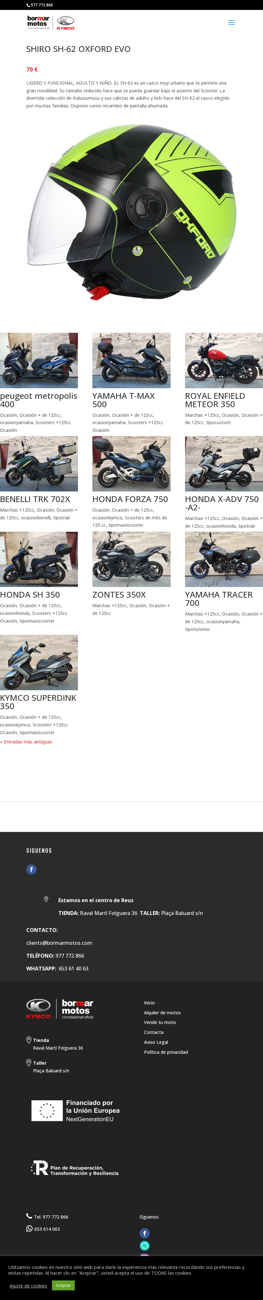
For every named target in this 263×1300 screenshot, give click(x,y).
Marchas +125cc (202, 415)
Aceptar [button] (63, 1285)
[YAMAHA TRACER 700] (224, 559)
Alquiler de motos (162, 1013)
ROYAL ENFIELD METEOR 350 (215, 400)
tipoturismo (197, 629)
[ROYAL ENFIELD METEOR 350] (224, 360)
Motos (33, 759)
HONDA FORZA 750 (130, 499)
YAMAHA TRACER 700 (219, 598)
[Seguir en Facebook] (31, 869)
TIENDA (85, 759)
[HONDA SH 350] (39, 559)
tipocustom (218, 422)
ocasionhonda (221, 526)
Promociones (120, 759)
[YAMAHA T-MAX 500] (131, 360)
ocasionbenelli (36, 518)
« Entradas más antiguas (26, 742)
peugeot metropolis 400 (38, 400)
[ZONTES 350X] (131, 559)
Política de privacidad (166, 1052)
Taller (59, 759)
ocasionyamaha (16, 422)
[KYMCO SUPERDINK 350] (39, 662)
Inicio (149, 1003)
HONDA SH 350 (30, 594)
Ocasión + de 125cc (40, 415)
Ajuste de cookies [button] (28, 1285)
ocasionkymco (107, 518)
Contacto (160, 759)
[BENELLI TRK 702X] (39, 463)
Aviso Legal (156, 1042)
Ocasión (8, 415)
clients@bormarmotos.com (59, 942)
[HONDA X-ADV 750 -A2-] (224, 463)
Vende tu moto (160, 1022)
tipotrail (61, 518)
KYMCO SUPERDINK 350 (38, 702)
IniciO (8, 759)
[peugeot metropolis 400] (39, 360)
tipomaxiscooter (125, 525)
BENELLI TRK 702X (35, 499)
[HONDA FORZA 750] (131, 463)
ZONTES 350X (119, 594)
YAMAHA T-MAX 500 (123, 400)
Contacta (154, 1032)
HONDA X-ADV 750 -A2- (222, 503)
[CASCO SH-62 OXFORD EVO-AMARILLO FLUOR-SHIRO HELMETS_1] (131, 301)
